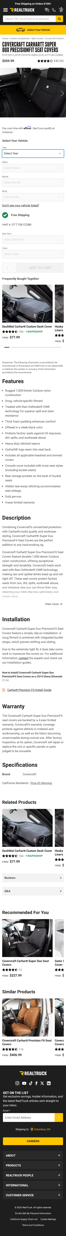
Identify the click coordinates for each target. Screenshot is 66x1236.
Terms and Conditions (33, 1225)
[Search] (59, 18)
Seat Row (6, 233)
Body (4, 191)
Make (5, 162)
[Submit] (59, 1117)
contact (23, 658)
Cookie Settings (48, 1219)
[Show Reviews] (50, 61)
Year (4, 147)
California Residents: (27, 783)
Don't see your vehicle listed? (20, 205)
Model (5, 176)
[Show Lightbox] (33, 92)
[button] (33, 1155)
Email (6, 1110)
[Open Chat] (47, 10)
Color (5, 248)
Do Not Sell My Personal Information (33, 1213)
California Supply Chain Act (24, 1219)
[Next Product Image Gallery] (62, 93)
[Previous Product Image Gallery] (3, 93)
